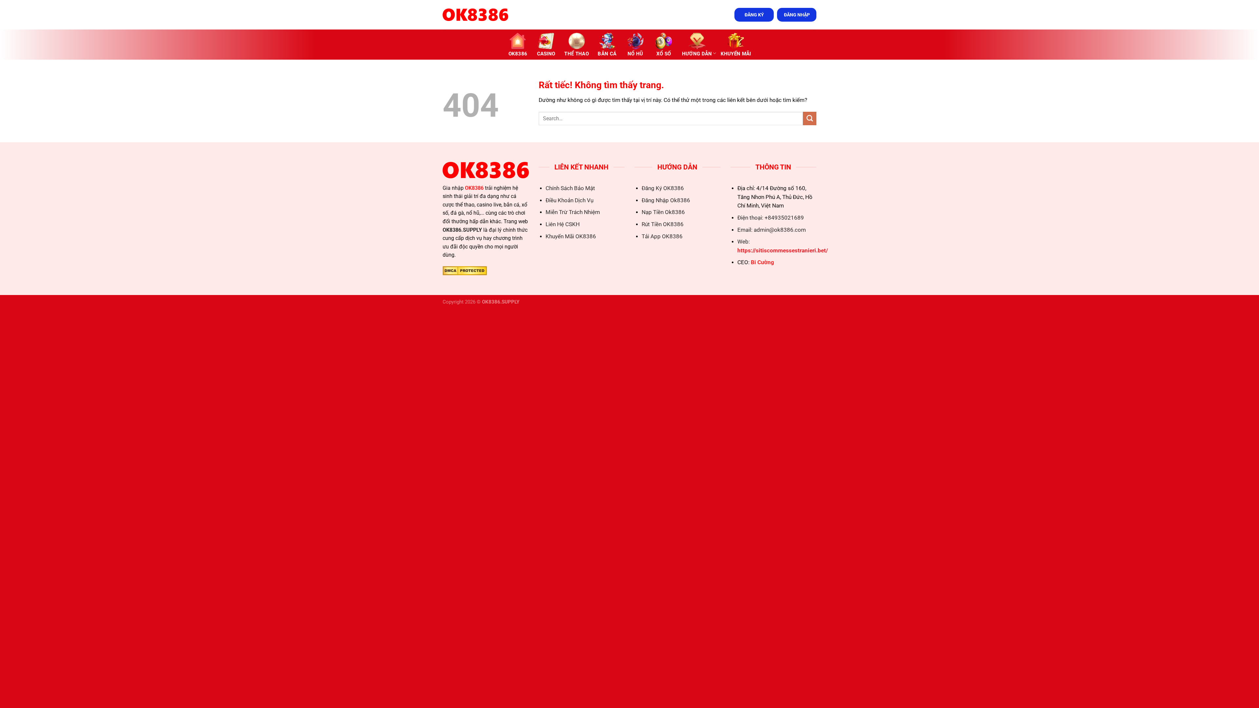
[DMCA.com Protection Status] (465, 270)
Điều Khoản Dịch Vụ (569, 200)
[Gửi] (809, 118)
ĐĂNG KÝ (754, 14)
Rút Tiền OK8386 (663, 224)
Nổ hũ (635, 54)
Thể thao (576, 54)
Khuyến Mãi (736, 54)
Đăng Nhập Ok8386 (666, 200)
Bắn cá (607, 54)
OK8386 (518, 54)
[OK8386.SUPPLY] (475, 15)
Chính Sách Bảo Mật (570, 188)
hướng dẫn (697, 54)
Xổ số (663, 54)
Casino (546, 54)
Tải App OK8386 (662, 236)
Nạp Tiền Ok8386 (663, 212)
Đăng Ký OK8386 (663, 188)
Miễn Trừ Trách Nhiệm (573, 212)
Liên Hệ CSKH (563, 224)
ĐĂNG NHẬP (797, 14)
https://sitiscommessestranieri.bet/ (782, 250)
